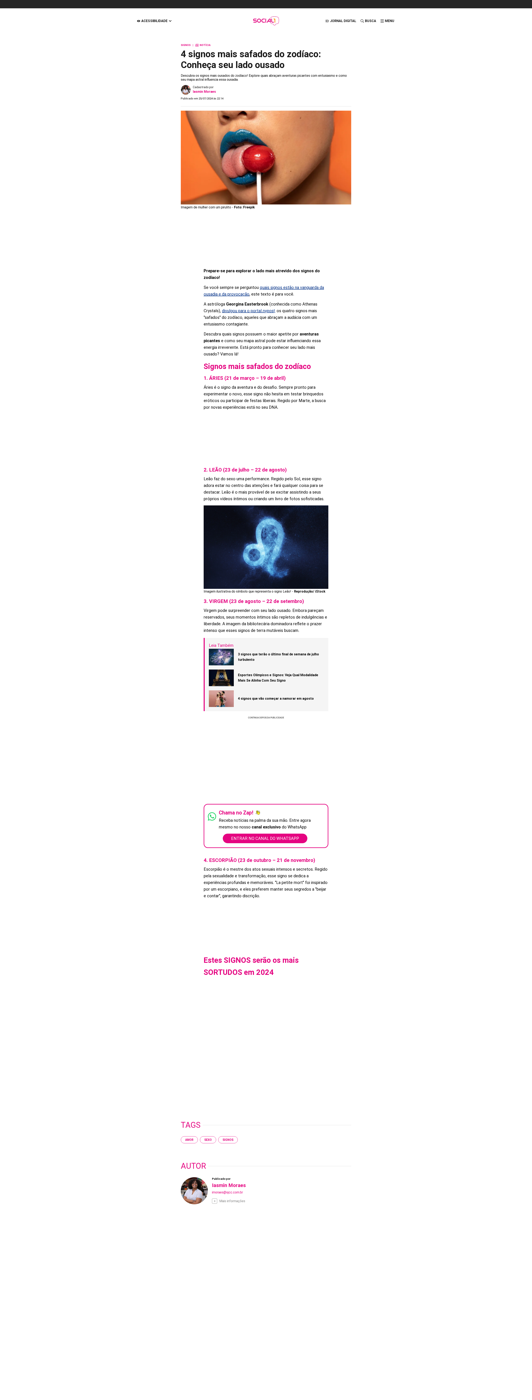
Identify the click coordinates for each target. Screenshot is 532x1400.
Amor (189, 1139)
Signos (228, 1139)
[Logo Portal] (266, 21)
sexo (208, 1139)
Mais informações (232, 1201)
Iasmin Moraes (204, 92)
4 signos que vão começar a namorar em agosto (276, 699)
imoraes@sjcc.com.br (227, 1192)
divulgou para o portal (249, 310)
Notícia (203, 45)
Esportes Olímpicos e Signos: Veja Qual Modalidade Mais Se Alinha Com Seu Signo (278, 677)
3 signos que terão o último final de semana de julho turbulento (278, 657)
